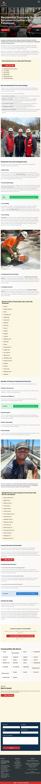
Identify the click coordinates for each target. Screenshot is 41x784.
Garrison (5, 328)
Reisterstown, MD (8, 360)
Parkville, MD (6, 349)
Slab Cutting (6, 74)
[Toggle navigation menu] (39, 1)
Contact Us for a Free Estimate (26, 593)
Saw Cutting (6, 72)
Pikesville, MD (7, 355)
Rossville (5, 366)
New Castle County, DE (9, 530)
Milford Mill (6, 341)
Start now (4, 30)
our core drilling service (12, 209)
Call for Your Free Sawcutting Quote (24, 406)
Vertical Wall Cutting (8, 78)
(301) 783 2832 (9, 65)
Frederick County (8, 516)
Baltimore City (7, 500)
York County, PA (7, 524)
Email (4, 729)
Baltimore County (8, 503)
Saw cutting (3, 217)
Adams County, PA (8, 527)
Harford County (7, 511)
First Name (5, 724)
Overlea (5, 344)
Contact (17, 760)
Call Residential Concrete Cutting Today (21, 636)
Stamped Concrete (8, 76)
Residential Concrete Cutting (10, 68)
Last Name (23, 724)
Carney (5, 311)
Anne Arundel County (8, 497)
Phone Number (24, 729)
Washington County (8, 519)
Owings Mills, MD (7, 347)
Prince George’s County (9, 514)
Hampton (6, 330)
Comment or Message (7, 735)
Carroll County (7, 505)
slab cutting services (21, 174)
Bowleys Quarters (8, 309)
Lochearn (6, 336)
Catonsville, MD (7, 314)
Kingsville (6, 333)
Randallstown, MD (8, 358)
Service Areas (17, 767)
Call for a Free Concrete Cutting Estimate (23, 197)
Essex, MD (6, 325)
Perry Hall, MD (7, 352)
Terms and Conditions (17, 765)
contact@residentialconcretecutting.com (32, 772)
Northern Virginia (7, 533)
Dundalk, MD (6, 320)
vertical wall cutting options (7, 187)
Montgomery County (8, 522)
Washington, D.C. (7, 535)
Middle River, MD (7, 339)
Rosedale (6, 363)
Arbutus (5, 306)
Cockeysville (6, 317)
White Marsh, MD (7, 371)
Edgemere (6, 322)
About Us (17, 766)
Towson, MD (6, 368)
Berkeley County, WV (8, 538)
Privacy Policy (17, 761)
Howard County (7, 508)
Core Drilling (6, 70)
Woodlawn (6, 374)
